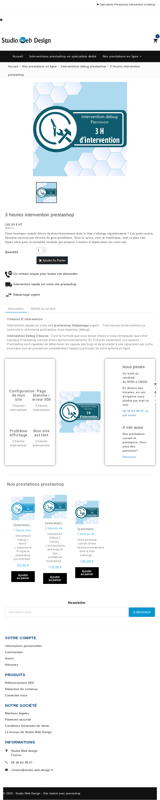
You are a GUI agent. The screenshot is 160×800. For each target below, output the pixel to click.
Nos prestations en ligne (122, 56)
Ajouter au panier (52, 260)
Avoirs (9, 658)
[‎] (115, 395)
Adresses (11, 664)
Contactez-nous (16, 695)
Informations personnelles (23, 646)
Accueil (17, 56)
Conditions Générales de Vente (27, 725)
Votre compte (20, 638)
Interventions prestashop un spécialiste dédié (62, 56)
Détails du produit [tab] (43, 308)
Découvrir (129, 457)
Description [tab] (16, 308)
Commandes (14, 652)
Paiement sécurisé (18, 719)
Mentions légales (17, 713)
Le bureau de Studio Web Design (28, 732)
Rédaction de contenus (21, 689)
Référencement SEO (19, 682)
